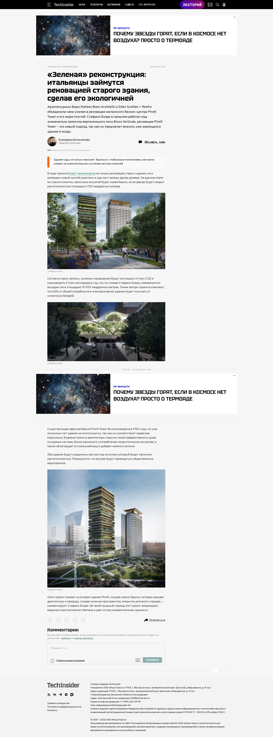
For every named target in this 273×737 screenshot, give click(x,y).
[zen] (66, 694)
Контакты (52, 710)
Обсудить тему (155, 142)
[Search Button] (217, 4)
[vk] (54, 694)
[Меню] (49, 4)
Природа (56, 150)
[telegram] (60, 694)
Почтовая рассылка (210, 4)
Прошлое (74, 150)
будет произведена (82, 173)
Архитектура (85, 150)
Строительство (69, 67)
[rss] (49, 694)
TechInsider (64, 4)
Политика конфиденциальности (64, 707)
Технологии (53, 67)
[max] (71, 694)
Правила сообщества (58, 703)
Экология (65, 150)
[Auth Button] (224, 4)
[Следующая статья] (136, 670)
